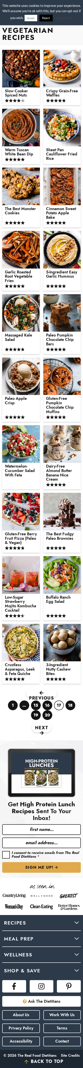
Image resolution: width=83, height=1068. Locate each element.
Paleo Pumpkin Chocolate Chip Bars (60, 339)
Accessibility (21, 1041)
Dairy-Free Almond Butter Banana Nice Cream (59, 473)
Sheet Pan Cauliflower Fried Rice (61, 154)
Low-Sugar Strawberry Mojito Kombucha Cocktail (20, 604)
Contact (62, 1041)
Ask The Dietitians (44, 1001)
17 (59, 706)
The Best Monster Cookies (20, 211)
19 (36, 716)
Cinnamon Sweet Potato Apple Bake (61, 213)
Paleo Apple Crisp (16, 401)
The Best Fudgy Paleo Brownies (60, 536)
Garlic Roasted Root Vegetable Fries (18, 276)
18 (70, 706)
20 (47, 716)
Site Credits (70, 1055)
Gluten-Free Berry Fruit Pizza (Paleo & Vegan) (21, 538)
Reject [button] (46, 18)
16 (47, 706)
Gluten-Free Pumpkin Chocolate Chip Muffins (60, 405)
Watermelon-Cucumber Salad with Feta (20, 470)
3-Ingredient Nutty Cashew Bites (58, 669)
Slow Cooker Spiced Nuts (16, 93)
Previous (41, 696)
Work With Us (62, 1015)
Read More (64, 18)
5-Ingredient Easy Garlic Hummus (61, 274)
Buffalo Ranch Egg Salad (58, 599)
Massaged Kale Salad (18, 337)
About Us (21, 1015)
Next (41, 728)
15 (35, 706)
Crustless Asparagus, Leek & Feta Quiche (20, 669)
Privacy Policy (21, 1028)
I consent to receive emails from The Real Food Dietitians (45, 855)
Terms (62, 1028)
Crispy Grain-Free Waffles (62, 93)
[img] (14, 986)
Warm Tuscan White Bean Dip (19, 152)
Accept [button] (31, 18)
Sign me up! (39, 867)
